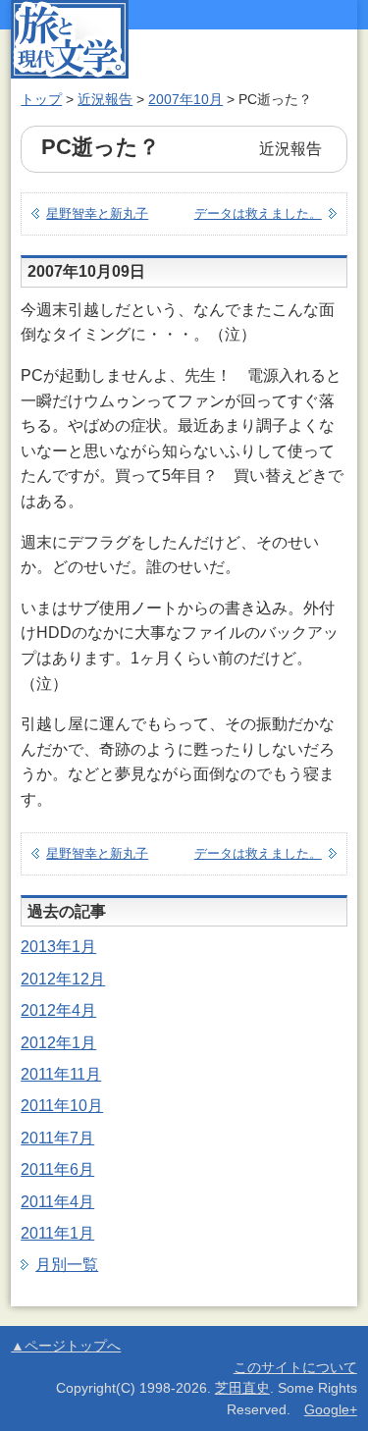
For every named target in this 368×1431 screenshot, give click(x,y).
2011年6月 (57, 1169)
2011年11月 (61, 1074)
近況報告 (105, 99)
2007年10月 (185, 99)
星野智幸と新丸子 (97, 213)
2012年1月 (58, 1042)
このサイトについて (295, 1367)
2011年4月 (57, 1201)
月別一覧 (66, 1264)
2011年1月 (57, 1233)
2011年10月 (62, 1105)
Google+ (330, 1410)
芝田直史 (242, 1388)
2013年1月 (58, 946)
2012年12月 (63, 979)
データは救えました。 (258, 213)
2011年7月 (57, 1138)
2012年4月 (58, 1010)
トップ (41, 99)
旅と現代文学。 (70, 39)
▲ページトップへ (66, 1346)
